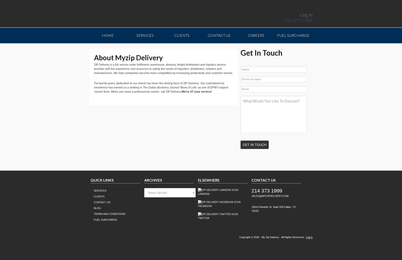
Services (100, 190)
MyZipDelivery (130, 14)
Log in (309, 237)
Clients (99, 196)
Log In (306, 15)
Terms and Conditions (109, 214)
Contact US (102, 202)
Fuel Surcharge (105, 219)
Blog (97, 208)
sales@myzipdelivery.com (269, 196)
